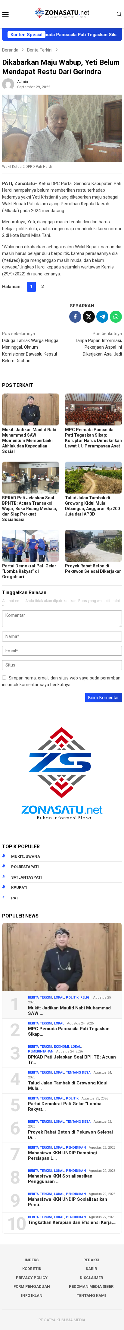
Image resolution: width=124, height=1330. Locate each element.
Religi (85, 997)
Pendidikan (76, 1148)
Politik (72, 997)
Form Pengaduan (32, 1286)
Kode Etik (31, 1268)
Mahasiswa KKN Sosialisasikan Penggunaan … (60, 1178)
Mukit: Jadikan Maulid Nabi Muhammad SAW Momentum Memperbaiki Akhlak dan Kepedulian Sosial (29, 440)
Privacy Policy (32, 1277)
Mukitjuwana (25, 856)
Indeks (32, 1260)
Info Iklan (31, 1295)
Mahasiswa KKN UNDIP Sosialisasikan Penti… (67, 1202)
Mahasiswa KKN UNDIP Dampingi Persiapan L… (62, 1155)
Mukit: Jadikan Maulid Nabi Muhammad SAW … (69, 1010)
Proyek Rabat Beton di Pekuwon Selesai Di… (70, 1134)
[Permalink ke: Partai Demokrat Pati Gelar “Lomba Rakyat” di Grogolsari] (30, 546)
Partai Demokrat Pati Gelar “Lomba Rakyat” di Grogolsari (29, 571)
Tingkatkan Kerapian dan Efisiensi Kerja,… (72, 1222)
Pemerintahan (40, 1051)
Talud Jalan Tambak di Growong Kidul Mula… (67, 1085)
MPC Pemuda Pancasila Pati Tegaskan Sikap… (69, 1031)
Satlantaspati (26, 877)
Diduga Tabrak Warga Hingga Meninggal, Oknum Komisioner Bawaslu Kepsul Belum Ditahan (30, 347)
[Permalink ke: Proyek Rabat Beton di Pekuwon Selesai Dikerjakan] (93, 546)
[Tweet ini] (89, 317)
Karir (91, 1268)
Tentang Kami (91, 1295)
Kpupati (19, 887)
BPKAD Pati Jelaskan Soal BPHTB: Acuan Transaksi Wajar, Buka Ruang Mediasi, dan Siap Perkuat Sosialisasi (29, 508)
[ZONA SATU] (62, 13)
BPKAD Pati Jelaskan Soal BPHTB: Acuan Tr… (72, 1059)
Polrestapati (25, 866)
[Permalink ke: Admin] (8, 84)
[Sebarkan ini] (75, 317)
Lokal (59, 997)
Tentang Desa (78, 1072)
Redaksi (91, 1260)
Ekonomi (61, 1047)
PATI (15, 898)
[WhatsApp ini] (116, 317)
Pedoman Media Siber (91, 1286)
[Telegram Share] (102, 317)
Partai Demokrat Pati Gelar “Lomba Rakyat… (64, 1106)
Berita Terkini (40, 997)
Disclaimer (91, 1277)
